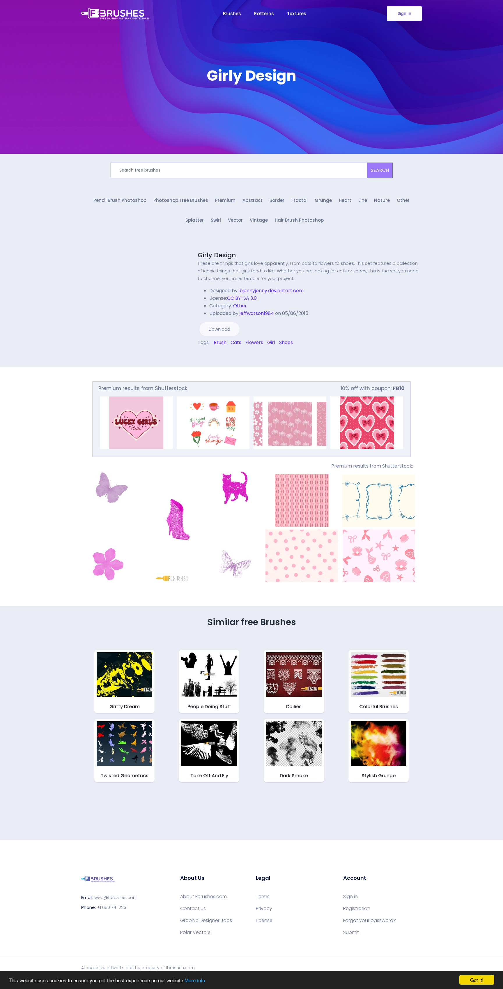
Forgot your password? (369, 920)
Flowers (254, 342)
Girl (271, 342)
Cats (236, 342)
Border (277, 200)
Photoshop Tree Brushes (180, 200)
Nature (382, 200)
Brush (220, 342)
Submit (351, 932)
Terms (263, 897)
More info (195, 980)
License (264, 920)
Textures (296, 13)
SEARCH (380, 170)
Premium (225, 200)
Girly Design (217, 255)
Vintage (259, 220)
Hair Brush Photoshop (299, 220)
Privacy (264, 909)
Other (403, 200)
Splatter (194, 220)
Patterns (264, 13)
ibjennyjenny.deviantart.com (271, 290)
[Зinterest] (207, 354)
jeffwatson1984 (257, 313)
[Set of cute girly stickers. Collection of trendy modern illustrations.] (213, 422)
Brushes (232, 13)
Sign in (350, 897)
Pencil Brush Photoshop (119, 200)
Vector (235, 220)
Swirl (216, 220)
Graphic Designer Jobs (206, 920)
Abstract (252, 200)
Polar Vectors (195, 932)
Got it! (476, 979)
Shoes (286, 342)
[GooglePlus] (211, 354)
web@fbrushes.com (115, 897)
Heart (345, 200)
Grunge (323, 200)
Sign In (404, 13)
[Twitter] (203, 354)
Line (362, 200)
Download (219, 329)
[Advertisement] (251, 102)
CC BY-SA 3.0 (242, 298)
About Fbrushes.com (203, 897)
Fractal (299, 200)
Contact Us (193, 909)
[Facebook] (199, 354)
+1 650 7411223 (111, 907)
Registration (356, 909)
